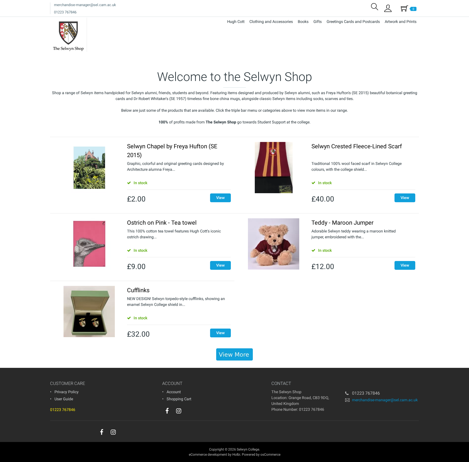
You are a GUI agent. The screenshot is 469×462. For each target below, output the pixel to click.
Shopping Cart (179, 399)
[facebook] (167, 411)
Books (303, 21)
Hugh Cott (236, 21)
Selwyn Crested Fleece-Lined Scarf (356, 146)
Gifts (317, 21)
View (220, 197)
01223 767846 (65, 12)
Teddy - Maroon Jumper (342, 222)
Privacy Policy (66, 392)
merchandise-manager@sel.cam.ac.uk (85, 5)
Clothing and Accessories (271, 21)
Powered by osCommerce (261, 454)
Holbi (236, 454)
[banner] (234, 354)
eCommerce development (208, 454)
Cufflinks (138, 290)
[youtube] (189, 412)
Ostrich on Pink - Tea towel (162, 222)
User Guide (63, 399)
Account (174, 392)
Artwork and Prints (400, 21)
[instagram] (178, 411)
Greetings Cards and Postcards (353, 21)
